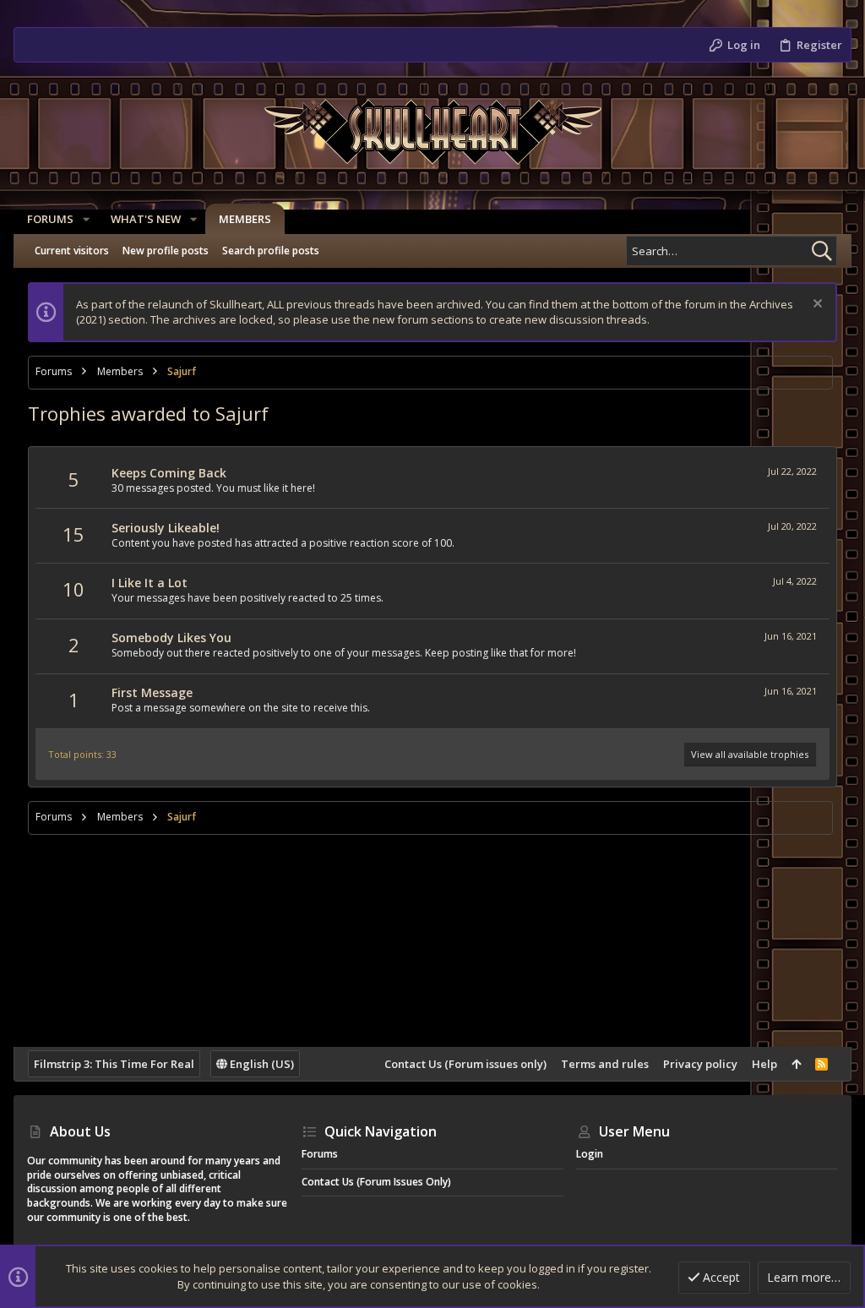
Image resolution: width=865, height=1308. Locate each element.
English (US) (260, 1063)
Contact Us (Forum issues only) (465, 1063)
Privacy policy (700, 1063)
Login (589, 1154)
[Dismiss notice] (815, 305)
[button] (86, 219)
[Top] (796, 1063)
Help (764, 1063)
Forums (320, 1154)
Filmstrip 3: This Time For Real (114, 1063)
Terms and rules (605, 1063)
